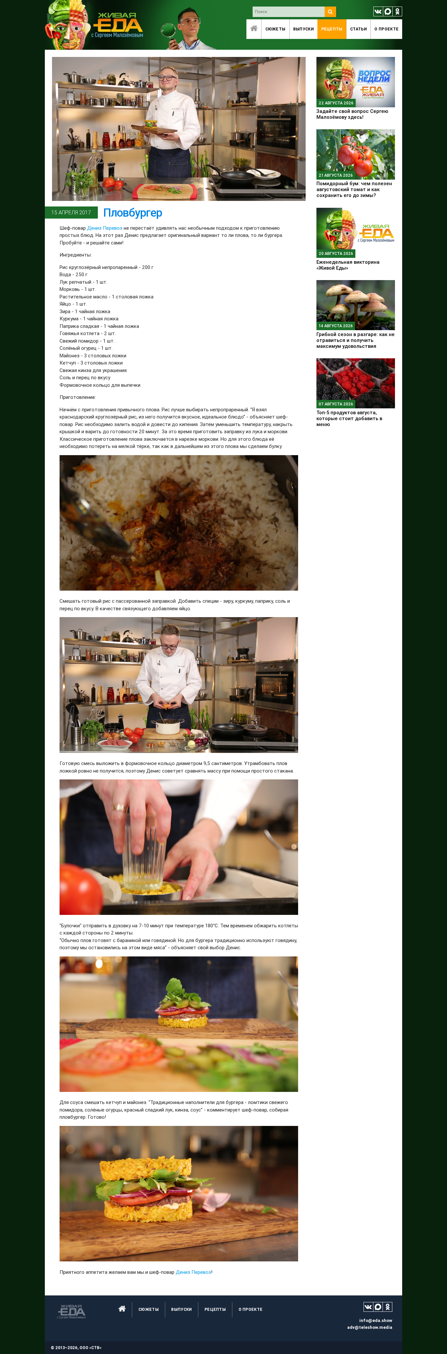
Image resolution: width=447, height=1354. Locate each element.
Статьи (358, 29)
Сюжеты (275, 29)
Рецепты (332, 29)
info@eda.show (375, 1320)
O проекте (386, 29)
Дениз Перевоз (104, 228)
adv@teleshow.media (369, 1327)
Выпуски (303, 29)
